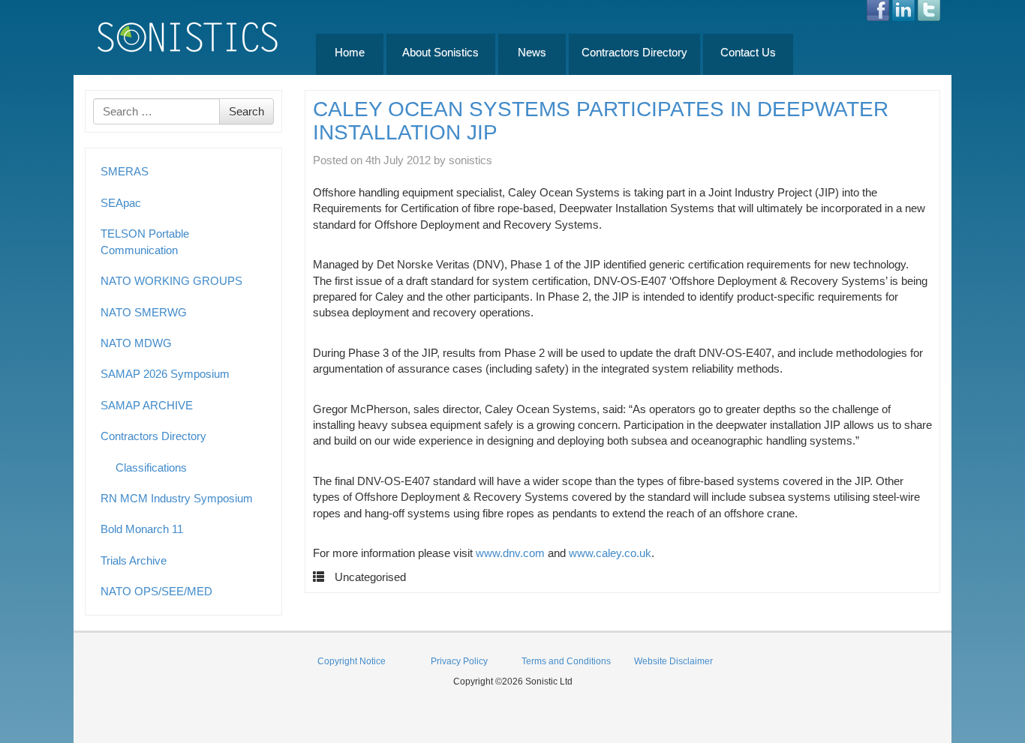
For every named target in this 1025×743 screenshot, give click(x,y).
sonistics (470, 160)
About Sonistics (440, 52)
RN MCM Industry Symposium (177, 498)
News (532, 52)
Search (246, 111)
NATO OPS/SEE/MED (156, 591)
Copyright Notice (351, 661)
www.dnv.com (510, 553)
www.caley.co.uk (610, 553)
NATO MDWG (136, 343)
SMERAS (125, 171)
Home (350, 52)
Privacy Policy (459, 661)
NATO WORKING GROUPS (171, 280)
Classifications (151, 467)
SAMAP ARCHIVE (147, 405)
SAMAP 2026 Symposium (165, 373)
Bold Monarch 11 (142, 529)
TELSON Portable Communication (145, 241)
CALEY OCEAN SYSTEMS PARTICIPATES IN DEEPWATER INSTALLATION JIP (600, 120)
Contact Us (748, 52)
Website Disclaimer (673, 661)
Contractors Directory (634, 52)
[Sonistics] (188, 36)
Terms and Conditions (566, 661)
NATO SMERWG (144, 312)
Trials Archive (134, 560)
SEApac (121, 202)
